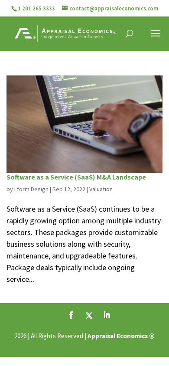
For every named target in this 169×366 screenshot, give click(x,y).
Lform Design (31, 189)
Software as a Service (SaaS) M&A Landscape (76, 177)
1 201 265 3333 (36, 8)
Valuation (101, 189)
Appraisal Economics (118, 336)
